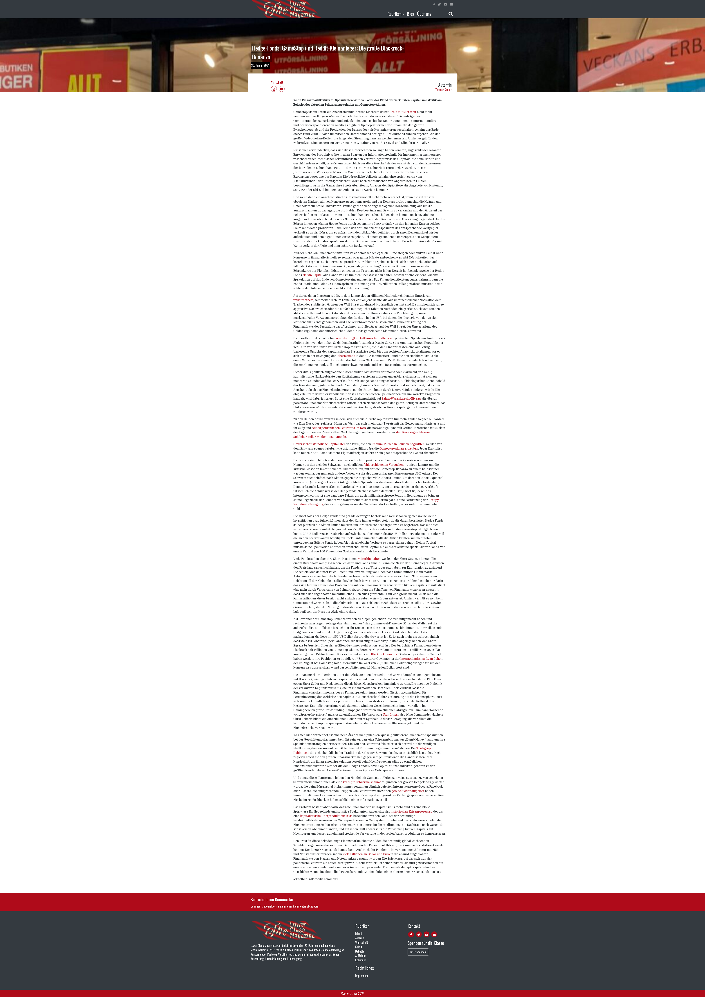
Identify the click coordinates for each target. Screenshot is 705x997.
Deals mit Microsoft (402, 112)
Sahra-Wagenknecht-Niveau (401, 398)
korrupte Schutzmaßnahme (362, 782)
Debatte (359, 951)
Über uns (424, 13)
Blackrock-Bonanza (384, 654)
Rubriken (394, 13)
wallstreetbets (303, 300)
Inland (358, 933)
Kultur (358, 947)
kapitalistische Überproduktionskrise (326, 816)
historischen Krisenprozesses (411, 811)
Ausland (359, 938)
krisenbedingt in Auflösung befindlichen (363, 338)
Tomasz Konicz (443, 89)
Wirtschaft (276, 82)
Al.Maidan (360, 955)
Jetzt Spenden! (418, 952)
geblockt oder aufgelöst (408, 791)
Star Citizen (391, 714)
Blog (410, 13)
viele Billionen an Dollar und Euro (366, 854)
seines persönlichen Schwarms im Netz (339, 428)
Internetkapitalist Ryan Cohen (421, 658)
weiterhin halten (369, 559)
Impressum (361, 975)
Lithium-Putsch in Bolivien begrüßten (398, 444)
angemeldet (269, 906)
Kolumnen (360, 960)
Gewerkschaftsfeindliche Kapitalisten (319, 444)
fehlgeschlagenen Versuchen (384, 464)
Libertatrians (346, 356)
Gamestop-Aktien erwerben (398, 448)
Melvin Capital (313, 275)
